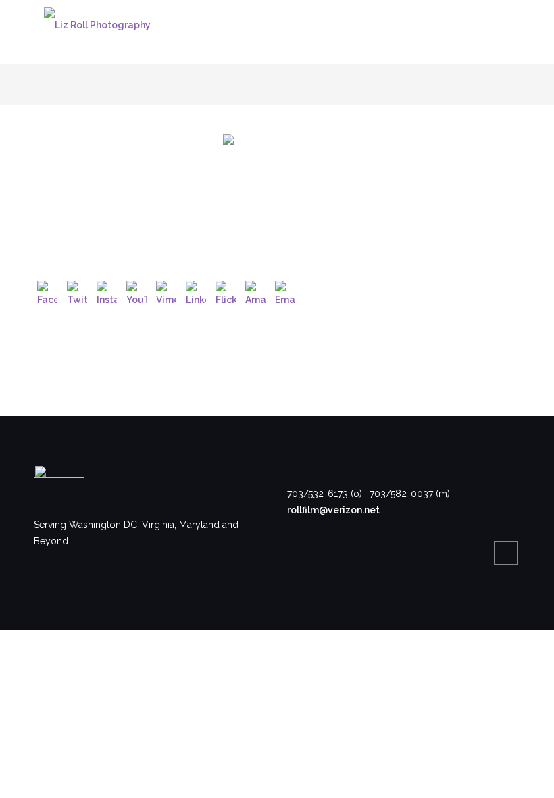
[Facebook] (47, 291)
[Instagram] (107, 291)
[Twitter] (77, 291)
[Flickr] (226, 291)
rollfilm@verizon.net (333, 509)
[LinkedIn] (196, 291)
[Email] (285, 291)
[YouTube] (136, 291)
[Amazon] (255, 291)
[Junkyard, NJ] (277, 188)
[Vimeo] (166, 291)
